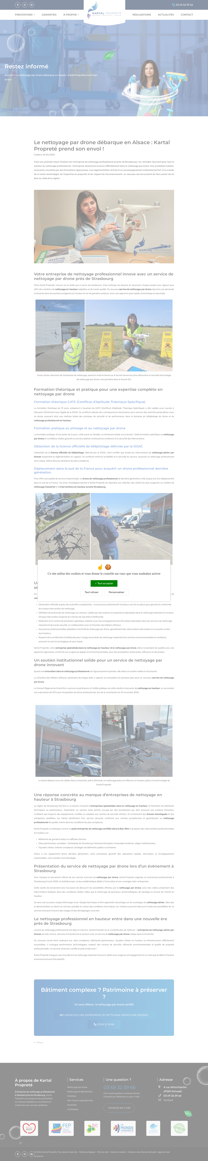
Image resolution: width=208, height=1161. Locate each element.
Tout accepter (105, 583)
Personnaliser (116, 592)
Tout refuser (92, 592)
